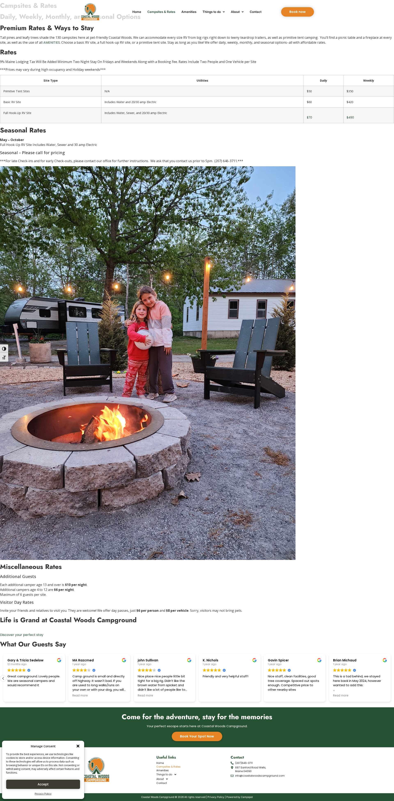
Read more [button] (80, 695)
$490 (350, 117)
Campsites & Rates (161, 12)
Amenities (188, 12)
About (235, 12)
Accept (43, 784)
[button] (78, 746)
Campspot (247, 797)
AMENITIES (51, 42)
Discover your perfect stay (21, 634)
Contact (255, 12)
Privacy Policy (43, 793)
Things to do (212, 12)
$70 (309, 117)
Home (136, 12)
